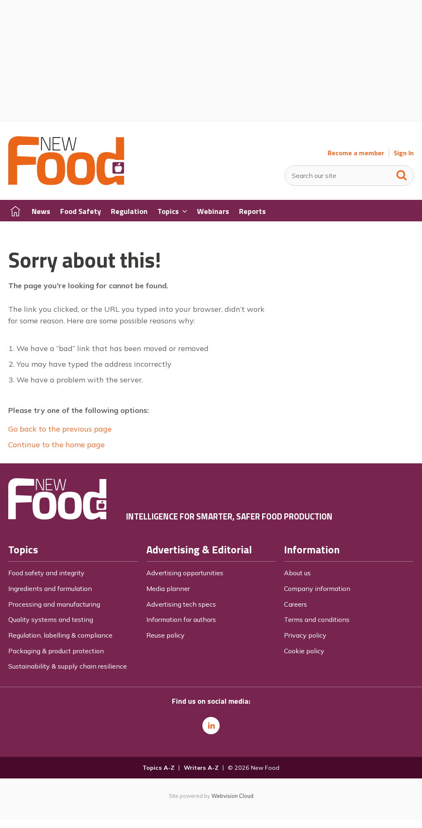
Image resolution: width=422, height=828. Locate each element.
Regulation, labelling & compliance (60, 635)
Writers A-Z (201, 767)
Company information (317, 588)
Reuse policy (165, 635)
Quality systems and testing (50, 619)
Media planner (168, 588)
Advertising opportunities (184, 573)
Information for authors (181, 619)
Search (401, 173)
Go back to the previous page (60, 429)
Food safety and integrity (46, 573)
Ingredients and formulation (50, 588)
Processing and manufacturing (54, 604)
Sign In (404, 153)
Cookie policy (304, 651)
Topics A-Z (158, 767)
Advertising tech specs (181, 604)
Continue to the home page (56, 444)
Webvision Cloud (232, 795)
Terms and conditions (316, 619)
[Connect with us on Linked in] (211, 725)
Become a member (356, 153)
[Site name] (66, 182)
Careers (295, 604)
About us (297, 573)
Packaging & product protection (56, 651)
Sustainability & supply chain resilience (67, 666)
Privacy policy (305, 635)
